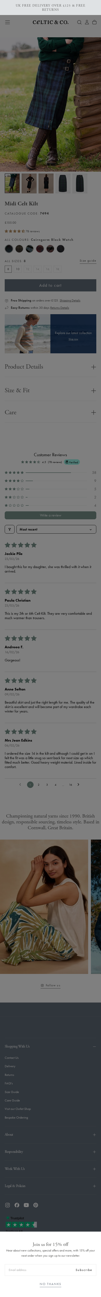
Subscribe (84, 1270)
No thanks (50, 1284)
